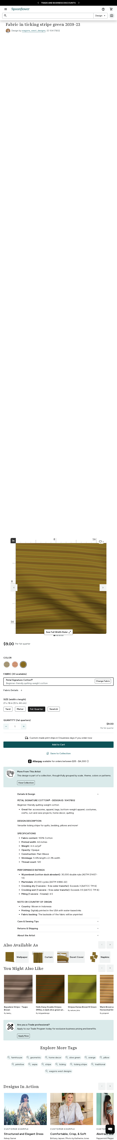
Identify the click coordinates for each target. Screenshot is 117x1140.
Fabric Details (13, 690)
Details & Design (58, 794)
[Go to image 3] (57, 635)
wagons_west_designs (34, 30)
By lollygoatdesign (43, 1013)
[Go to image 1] (54, 635)
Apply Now (23, 1036)
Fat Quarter (36, 709)
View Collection (26, 783)
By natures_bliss (74, 1010)
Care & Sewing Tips (58, 921)
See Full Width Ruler (58, 632)
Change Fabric (103, 681)
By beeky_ (8, 1013)
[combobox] (100, 16)
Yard (8, 709)
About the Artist (58, 935)
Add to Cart (58, 744)
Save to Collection (58, 753)
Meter (20, 709)
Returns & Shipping (58, 928)
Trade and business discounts (58, 3)
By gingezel (104, 1013)
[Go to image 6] (62, 635)
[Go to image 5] (61, 635)
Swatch (54, 709)
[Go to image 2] (56, 635)
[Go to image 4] (59, 635)
